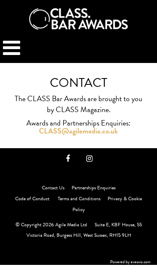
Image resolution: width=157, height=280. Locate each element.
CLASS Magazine (82, 109)
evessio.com (141, 262)
